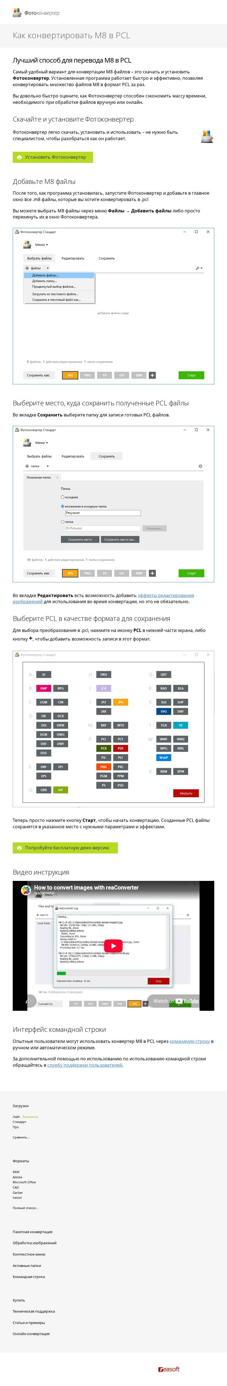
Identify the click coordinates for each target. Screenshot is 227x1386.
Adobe (17, 1177)
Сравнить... (21, 1137)
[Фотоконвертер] (36, 13)
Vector (17, 1197)
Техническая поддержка (34, 1311)
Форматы (21, 1160)
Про (16, 1127)
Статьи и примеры (29, 1322)
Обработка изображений (34, 1242)
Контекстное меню (29, 1254)
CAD (16, 1187)
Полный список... (25, 1208)
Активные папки (27, 1265)
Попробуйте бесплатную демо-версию (67, 848)
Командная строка (29, 1276)
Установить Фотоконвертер (55, 157)
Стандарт (19, 1122)
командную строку (190, 1041)
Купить (19, 1300)
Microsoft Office (24, 1182)
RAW (16, 1172)
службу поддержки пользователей (84, 1065)
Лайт (16, 1117)
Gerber (18, 1192)
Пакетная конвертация (32, 1231)
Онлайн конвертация (31, 1333)
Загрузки (21, 1105)
